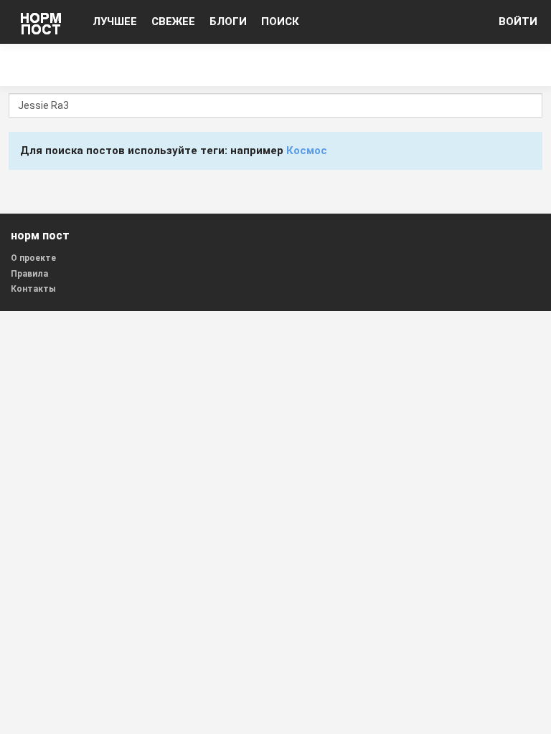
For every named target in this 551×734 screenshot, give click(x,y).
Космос (306, 150)
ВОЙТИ (518, 21)
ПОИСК (280, 21)
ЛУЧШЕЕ (115, 21)
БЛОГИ (228, 21)
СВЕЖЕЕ (173, 21)
